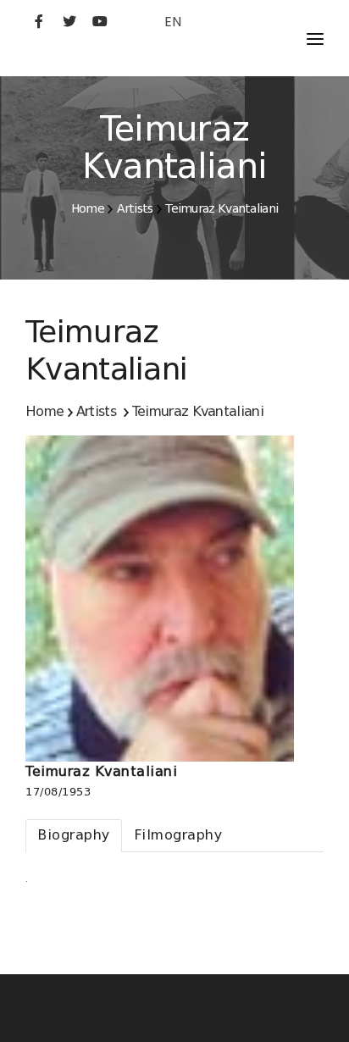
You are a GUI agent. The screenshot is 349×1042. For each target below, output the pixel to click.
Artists (135, 208)
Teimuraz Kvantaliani (221, 208)
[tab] (73, 835)
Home (87, 208)
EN (172, 21)
